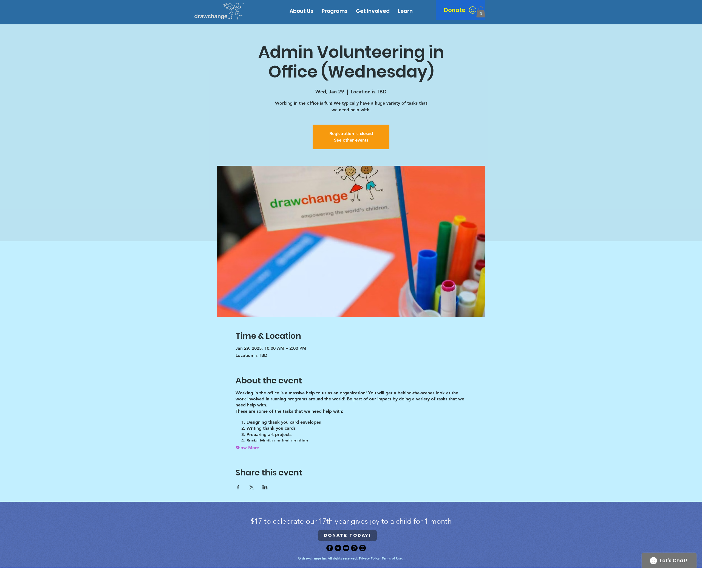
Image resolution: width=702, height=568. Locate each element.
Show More (247, 447)
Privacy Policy (369, 558)
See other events (351, 140)
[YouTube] (346, 548)
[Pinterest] (354, 548)
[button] (405, 11)
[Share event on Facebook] (238, 487)
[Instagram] (362, 548)
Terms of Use (392, 558)
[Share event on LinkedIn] (265, 487)
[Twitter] (338, 548)
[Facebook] (329, 548)
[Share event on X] (251, 487)
